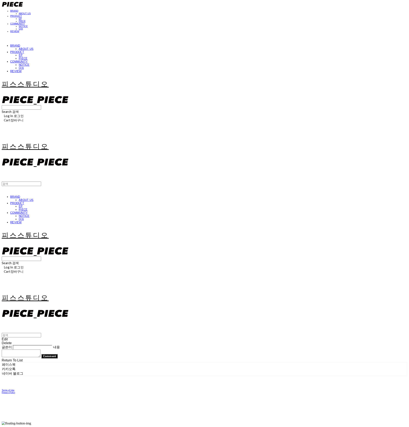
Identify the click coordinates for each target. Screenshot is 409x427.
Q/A (21, 28)
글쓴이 (7, 347)
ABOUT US (25, 13)
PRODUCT (16, 16)
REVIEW (14, 31)
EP (20, 18)
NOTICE (23, 26)
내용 (56, 347)
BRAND (14, 11)
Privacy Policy (8, 392)
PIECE (22, 21)
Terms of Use (8, 390)
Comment (49, 356)
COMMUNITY (17, 23)
